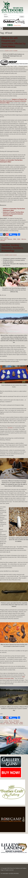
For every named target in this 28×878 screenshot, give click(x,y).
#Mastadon (2, 723)
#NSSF (18, 239)
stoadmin (15, 50)
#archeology (6, 722)
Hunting (6, 720)
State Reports (16, 720)
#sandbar (21, 723)
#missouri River (9, 723)
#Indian (21, 722)
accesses (10, 427)
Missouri (10, 720)
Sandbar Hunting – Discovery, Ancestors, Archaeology (12, 248)
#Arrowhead (12, 722)
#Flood (5, 239)
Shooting (6, 237)
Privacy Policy (17, 25)
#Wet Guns (23, 239)
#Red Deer (16, 723)
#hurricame (10, 239)
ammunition (2, 240)
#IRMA (14, 239)
